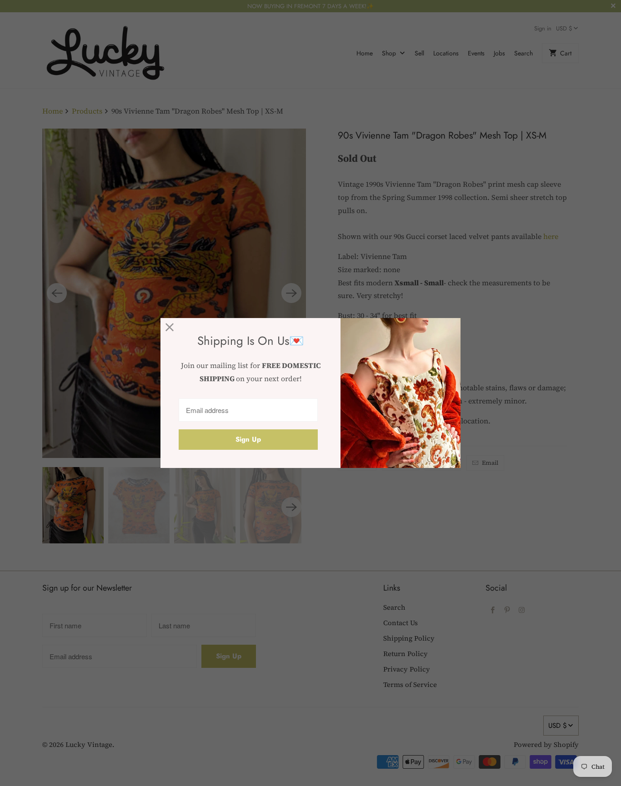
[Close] (170, 327)
